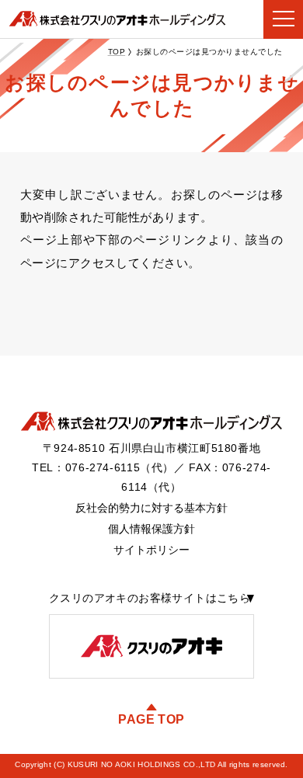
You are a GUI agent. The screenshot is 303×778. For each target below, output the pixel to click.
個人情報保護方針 (151, 529)
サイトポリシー (151, 550)
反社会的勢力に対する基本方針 (151, 508)
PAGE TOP (151, 720)
